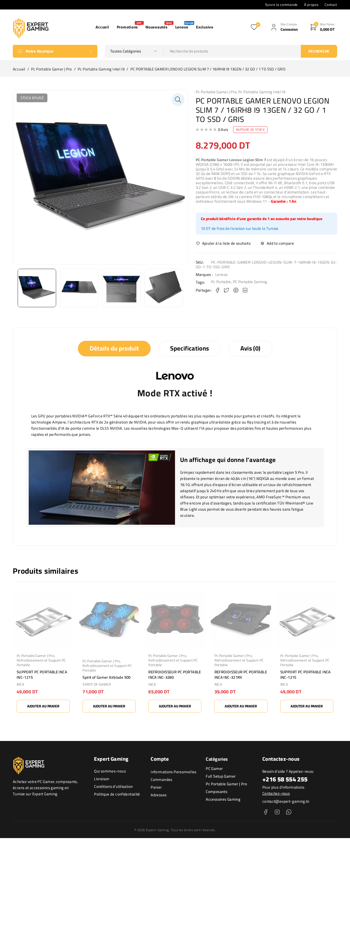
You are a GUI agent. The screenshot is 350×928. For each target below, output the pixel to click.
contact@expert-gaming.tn (286, 801)
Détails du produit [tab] (114, 348)
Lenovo (221, 274)
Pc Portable (221, 282)
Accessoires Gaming (223, 799)
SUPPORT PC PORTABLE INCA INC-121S (42, 674)
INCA (20, 684)
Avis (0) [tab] (250, 348)
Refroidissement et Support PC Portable (41, 662)
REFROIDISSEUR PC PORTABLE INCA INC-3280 (174, 674)
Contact (331, 5)
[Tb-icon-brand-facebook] (265, 812)
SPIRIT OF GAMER (97, 684)
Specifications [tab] (189, 348)
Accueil (19, 69)
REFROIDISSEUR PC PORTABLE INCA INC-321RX (240, 674)
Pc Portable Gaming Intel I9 (101, 69)
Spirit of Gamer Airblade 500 (107, 677)
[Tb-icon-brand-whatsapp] (289, 812)
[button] (178, 99)
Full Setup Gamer (220, 776)
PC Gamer (214, 768)
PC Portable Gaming (250, 282)
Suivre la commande (281, 5)
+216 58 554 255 (285, 779)
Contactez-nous (276, 793)
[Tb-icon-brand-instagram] (277, 812)
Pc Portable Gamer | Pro (51, 69)
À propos (311, 5)
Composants (216, 791)
